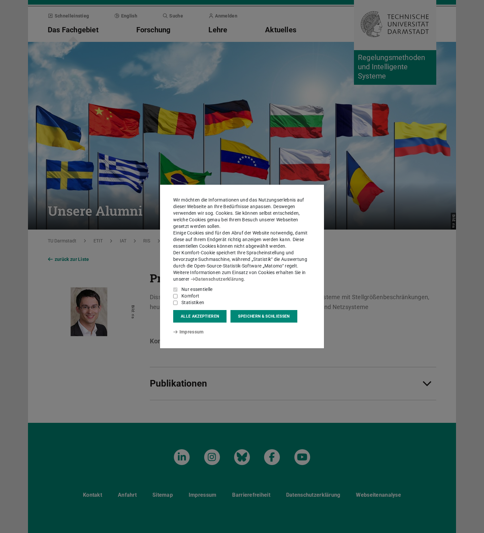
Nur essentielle (197, 289)
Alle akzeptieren (200, 316)
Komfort (190, 295)
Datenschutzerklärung (219, 279)
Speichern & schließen (263, 316)
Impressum (191, 331)
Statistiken (192, 302)
